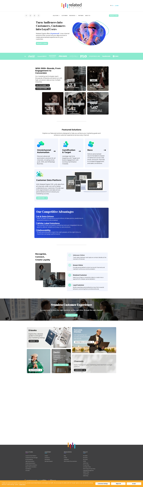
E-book (65, 457)
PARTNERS (80, 15)
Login (116, 5)
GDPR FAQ (85, 463)
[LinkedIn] (38, 15)
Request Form (114, 15)
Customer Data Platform (30, 455)
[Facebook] (26, 15)
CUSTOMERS (64, 15)
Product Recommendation (31, 465)
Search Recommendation (30, 466)
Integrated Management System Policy (88, 471)
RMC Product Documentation (70, 461)
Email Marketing (29, 459)
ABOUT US (87, 15)
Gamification (28, 468)
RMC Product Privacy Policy (89, 468)
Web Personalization (29, 461)
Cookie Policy (22, 484)
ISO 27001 (85, 459)
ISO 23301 (85, 455)
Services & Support (49, 461)
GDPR (84, 461)
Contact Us (47, 457)
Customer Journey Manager (31, 457)
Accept (134, 483)
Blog (65, 455)
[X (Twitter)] (30, 15)
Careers (46, 455)
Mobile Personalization (30, 463)
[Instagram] (34, 15)
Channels (27, 470)
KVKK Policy (85, 475)
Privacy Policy (86, 465)
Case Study (66, 459)
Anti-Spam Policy (87, 466)
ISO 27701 (85, 457)
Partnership (47, 459)
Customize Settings (103, 483)
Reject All (118, 483)
